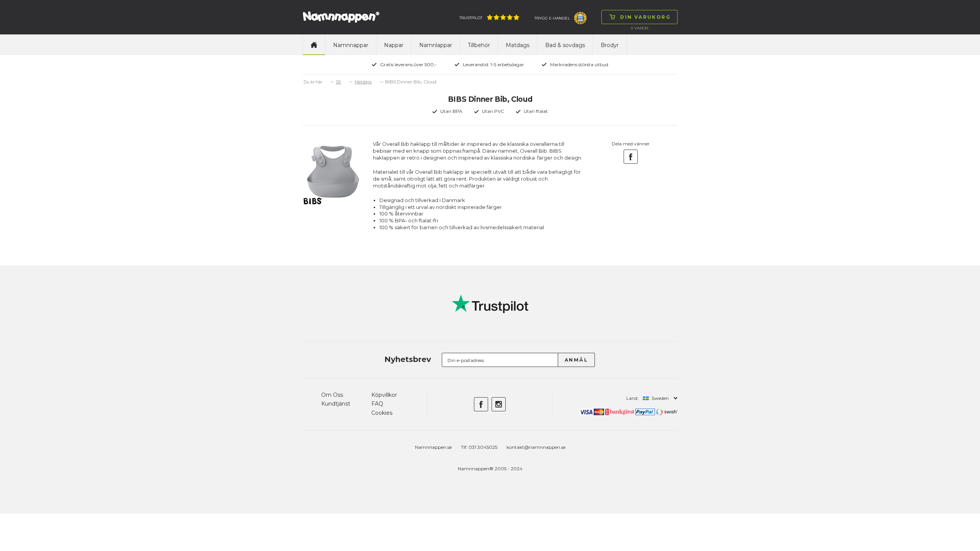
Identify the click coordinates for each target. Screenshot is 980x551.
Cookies (381, 412)
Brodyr (610, 45)
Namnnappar (350, 45)
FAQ (377, 403)
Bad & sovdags (565, 45)
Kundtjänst (335, 403)
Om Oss (332, 394)
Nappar (393, 45)
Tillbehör (479, 45)
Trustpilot (470, 17)
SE (338, 82)
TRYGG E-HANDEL (552, 18)
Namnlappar (435, 45)
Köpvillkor (384, 394)
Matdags (517, 45)
